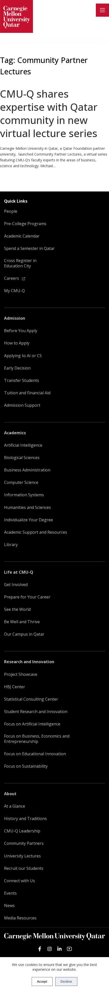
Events (10, 893)
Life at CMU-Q (18, 572)
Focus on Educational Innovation (35, 754)
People (10, 211)
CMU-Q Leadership (22, 831)
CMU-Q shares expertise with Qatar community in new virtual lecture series (49, 113)
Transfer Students (21, 380)
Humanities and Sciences (27, 507)
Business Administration (27, 470)
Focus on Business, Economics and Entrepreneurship (36, 739)
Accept (42, 981)
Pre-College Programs (25, 223)
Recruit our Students (23, 868)
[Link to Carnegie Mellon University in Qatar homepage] (16, 16)
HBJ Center (14, 687)
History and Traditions (25, 818)
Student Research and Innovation (35, 711)
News (9, 905)
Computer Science (21, 482)
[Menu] (102, 10)
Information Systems (24, 495)
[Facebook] (39, 948)
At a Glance (14, 806)
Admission (14, 318)
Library (11, 544)
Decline (66, 981)
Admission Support (22, 405)
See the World (17, 609)
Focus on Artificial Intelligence (32, 724)
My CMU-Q (14, 290)
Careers (12, 278)
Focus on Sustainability (26, 766)
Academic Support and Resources (35, 532)
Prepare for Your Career (27, 597)
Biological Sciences (22, 457)
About (10, 793)
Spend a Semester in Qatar (29, 248)
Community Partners (24, 843)
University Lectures (22, 856)
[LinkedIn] (59, 948)
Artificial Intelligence (23, 445)
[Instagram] (49, 948)
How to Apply (16, 343)
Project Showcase (20, 674)
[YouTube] (69, 948)
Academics (15, 433)
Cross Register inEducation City (20, 263)
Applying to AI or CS (23, 355)
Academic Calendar (22, 236)
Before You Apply (20, 330)
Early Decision (17, 368)
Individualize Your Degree (28, 520)
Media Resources (20, 918)
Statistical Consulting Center (31, 699)
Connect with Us (19, 881)
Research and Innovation (29, 661)
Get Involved (16, 584)
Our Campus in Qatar (24, 634)
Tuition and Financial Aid (27, 393)
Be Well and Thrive (22, 621)
